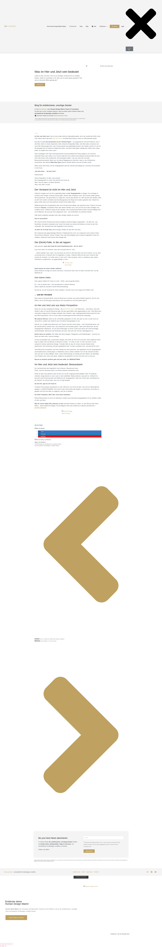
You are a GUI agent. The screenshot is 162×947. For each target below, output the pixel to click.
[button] (41, 431)
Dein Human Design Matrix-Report (56, 26)
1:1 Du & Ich (72, 26)
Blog (87, 26)
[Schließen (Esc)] (11, 944)
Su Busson (102, 26)
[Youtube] (155, 872)
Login (122, 26)
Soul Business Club (60, 115)
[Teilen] (7, 944)
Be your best (8, 872)
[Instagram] (147, 872)
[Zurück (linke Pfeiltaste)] (1, 946)
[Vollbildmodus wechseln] (4, 944)
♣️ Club (94, 26)
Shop (81, 26)
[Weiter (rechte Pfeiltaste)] (4, 946)
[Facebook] (151, 872)
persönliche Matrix (69, 309)
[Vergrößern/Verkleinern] (1, 944)
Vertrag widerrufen (81, 876)
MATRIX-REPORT (40, 408)
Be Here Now (57, 138)
